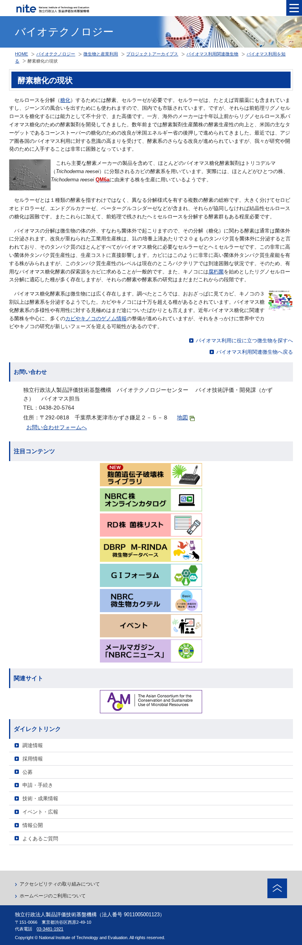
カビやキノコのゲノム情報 (96, 318)
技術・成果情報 (40, 798)
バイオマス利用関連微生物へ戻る (254, 352)
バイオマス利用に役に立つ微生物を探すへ (244, 340)
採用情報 (32, 759)
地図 (182, 417)
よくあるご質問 (40, 839)
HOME (21, 54)
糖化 (65, 100)
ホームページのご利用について (53, 896)
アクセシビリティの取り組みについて (60, 884)
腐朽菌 (216, 272)
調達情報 (32, 745)
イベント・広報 (40, 812)
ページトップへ (277, 888)
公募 (27, 772)
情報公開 (32, 825)
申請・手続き (37, 785)
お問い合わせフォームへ (56, 427)
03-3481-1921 (50, 929)
